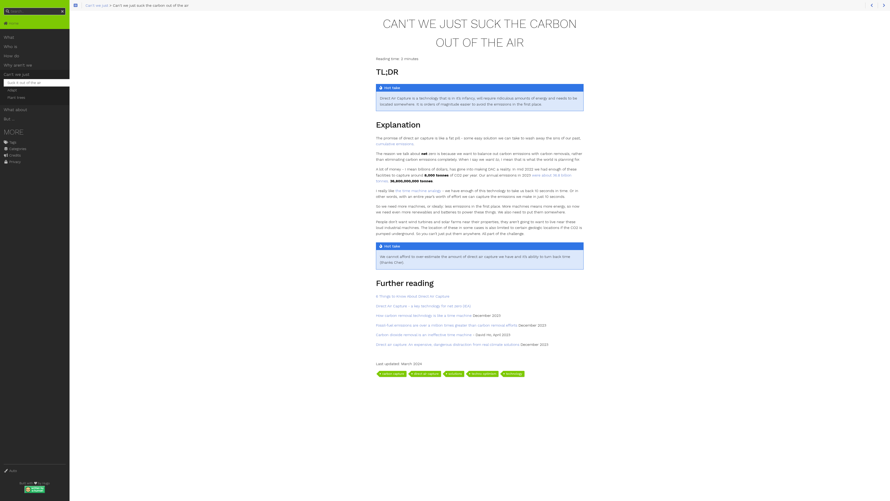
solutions (455, 374)
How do (11, 56)
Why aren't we (18, 65)
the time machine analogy (418, 191)
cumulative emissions (394, 144)
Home (13, 23)
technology (514, 374)
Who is (10, 46)
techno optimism (484, 374)
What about (15, 109)
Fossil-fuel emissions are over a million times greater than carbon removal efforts (446, 325)
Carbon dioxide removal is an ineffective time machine (424, 335)
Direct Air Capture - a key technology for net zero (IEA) (423, 306)
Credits (14, 155)
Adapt (12, 90)
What (9, 37)
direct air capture (426, 374)
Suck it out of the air (24, 83)
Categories (17, 149)
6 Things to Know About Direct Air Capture (412, 296)
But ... (9, 119)
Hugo (46, 483)
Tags (12, 142)
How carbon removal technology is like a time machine (424, 315)
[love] (35, 483)
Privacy (14, 162)
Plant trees (16, 98)
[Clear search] (62, 11)
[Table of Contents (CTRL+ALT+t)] (76, 6)
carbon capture (393, 374)
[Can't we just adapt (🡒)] (884, 6)
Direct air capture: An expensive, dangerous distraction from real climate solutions (447, 344)
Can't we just (16, 74)
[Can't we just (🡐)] (871, 6)
